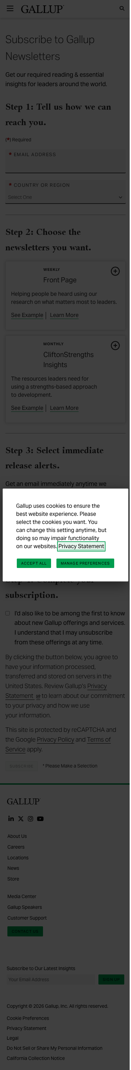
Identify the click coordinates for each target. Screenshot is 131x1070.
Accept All (34, 563)
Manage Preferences (85, 563)
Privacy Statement (81, 546)
